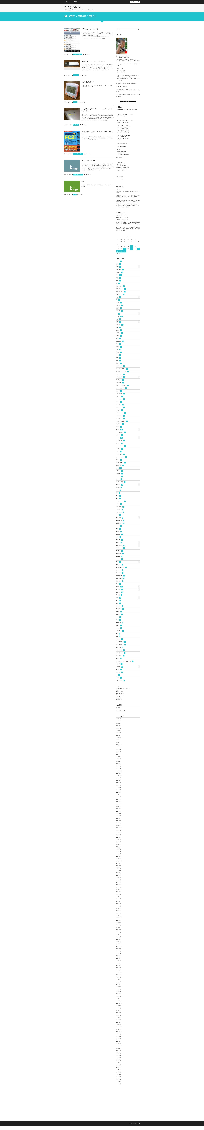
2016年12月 (118, 941)
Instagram (119, 608)
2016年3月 (118, 963)
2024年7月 (118, 725)
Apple (119, 658)
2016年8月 (118, 951)
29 (117, 251)
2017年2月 (118, 936)
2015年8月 (118, 979)
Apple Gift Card (120, 652)
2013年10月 (118, 1031)
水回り (118, 308)
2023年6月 (118, 756)
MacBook (119, 550)
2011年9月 (118, 1074)
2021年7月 (118, 811)
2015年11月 (118, 972)
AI (117, 674)
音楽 (118, 266)
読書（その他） (121, 291)
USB (118, 495)
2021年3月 (118, 820)
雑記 (118, 277)
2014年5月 (118, 1015)
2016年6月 (118, 955)
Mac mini (119, 559)
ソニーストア (120, 407)
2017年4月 (118, 932)
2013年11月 (118, 1029)
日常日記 (119, 324)
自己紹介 (118, 707)
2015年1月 (118, 996)
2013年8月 (118, 1036)
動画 (118, 355)
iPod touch (119, 581)
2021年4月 (118, 818)
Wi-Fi (118, 490)
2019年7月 (118, 868)
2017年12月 (118, 913)
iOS (118, 600)
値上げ (118, 363)
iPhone (119, 586)
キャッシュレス (120, 432)
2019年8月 (118, 865)
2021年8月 (118, 808)
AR (118, 636)
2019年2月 (118, 879)
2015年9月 (118, 977)
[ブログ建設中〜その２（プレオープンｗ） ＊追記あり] (72, 141)
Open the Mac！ (119, 699)
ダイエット (120, 404)
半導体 (118, 352)
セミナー (119, 410)
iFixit (118, 619)
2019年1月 (118, 882)
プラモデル (119, 382)
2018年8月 (118, 894)
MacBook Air (120, 548)
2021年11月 (118, 801)
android (119, 663)
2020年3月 (118, 849)
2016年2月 (118, 965)
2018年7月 (118, 896)
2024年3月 (118, 735)
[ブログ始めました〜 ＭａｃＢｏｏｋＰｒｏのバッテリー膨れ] (72, 114)
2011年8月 (118, 1076)
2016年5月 (118, 958)
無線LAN (119, 305)
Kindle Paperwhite (121, 567)
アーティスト (120, 454)
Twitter (118, 503)
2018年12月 (118, 884)
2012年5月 (118, 1055)
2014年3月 (118, 1019)
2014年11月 (118, 1000)
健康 (118, 360)
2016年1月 (118, 967)
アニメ (119, 459)
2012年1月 (118, 1065)
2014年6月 (118, 1012)
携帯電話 (119, 332)
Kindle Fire (119, 570)
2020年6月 (118, 842)
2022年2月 (118, 794)
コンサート (120, 423)
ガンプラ (119, 435)
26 (131, 248)
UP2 (118, 498)
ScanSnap (119, 517)
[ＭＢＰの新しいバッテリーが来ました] (72, 63)
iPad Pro (119, 589)
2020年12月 (118, 827)
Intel (118, 603)
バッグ (118, 390)
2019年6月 (118, 870)
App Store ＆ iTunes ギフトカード (124, 661)
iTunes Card (120, 578)
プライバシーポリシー (121, 710)
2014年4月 (118, 1017)
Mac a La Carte (119, 691)
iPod (118, 583)
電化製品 (75, 102)
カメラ (119, 437)
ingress (118, 611)
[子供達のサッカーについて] (72, 40)
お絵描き (119, 470)
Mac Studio (119, 553)
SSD (118, 514)
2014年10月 (118, 1003)
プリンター (119, 379)
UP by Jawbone (120, 501)
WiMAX (119, 487)
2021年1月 (118, 825)
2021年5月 (118, 815)
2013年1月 (118, 1043)
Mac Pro (119, 556)
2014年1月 (118, 1024)
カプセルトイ (120, 440)
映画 (118, 319)
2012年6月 (118, 1053)
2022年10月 (118, 775)
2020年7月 (118, 839)
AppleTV (119, 639)
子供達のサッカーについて (89, 29)
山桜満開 (118, 189)
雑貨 (118, 275)
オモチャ (119, 443)
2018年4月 (118, 903)
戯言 (118, 338)
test (82, 181)
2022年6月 (118, 785)
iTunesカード (120, 575)
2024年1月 (118, 740)
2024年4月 (118, 732)
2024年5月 (118, 730)
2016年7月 (118, 953)
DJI (118, 633)
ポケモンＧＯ (120, 377)
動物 (118, 357)
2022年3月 (118, 792)
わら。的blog (119, 698)
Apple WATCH (120, 641)
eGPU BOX (119, 630)
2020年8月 (118, 837)
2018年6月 (118, 898)
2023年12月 (118, 742)
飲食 (118, 264)
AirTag (118, 669)
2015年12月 (118, 970)
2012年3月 (118, 1060)
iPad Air (119, 594)
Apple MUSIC (120, 650)
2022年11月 (118, 773)
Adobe (118, 677)
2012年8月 (118, 1048)
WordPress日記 (120, 481)
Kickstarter (119, 572)
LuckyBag (119, 564)
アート (119, 451)
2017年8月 (118, 922)
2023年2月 (118, 766)
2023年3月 (118, 763)
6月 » (118, 253)
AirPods (119, 672)
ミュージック (120, 374)
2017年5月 (118, 929)
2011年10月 (118, 1072)
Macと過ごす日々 (120, 693)
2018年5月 (118, 901)
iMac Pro (119, 614)
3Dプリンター (120, 680)
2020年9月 (118, 834)
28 (138, 248)
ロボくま (88, 54)
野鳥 (118, 280)
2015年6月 (118, 984)
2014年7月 (118, 1010)
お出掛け (119, 476)
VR (118, 492)
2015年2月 (118, 993)
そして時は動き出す (87, 82)
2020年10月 (118, 832)
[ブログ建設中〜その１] (72, 166)
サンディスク (120, 418)
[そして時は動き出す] (72, 90)
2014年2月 (118, 1022)
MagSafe (119, 539)
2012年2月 (118, 1062)
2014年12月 (118, 998)
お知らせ (119, 473)
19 (131, 246)
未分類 (119, 316)
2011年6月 (118, 1081)
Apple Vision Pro (120, 644)
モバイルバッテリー (121, 368)
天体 (118, 349)
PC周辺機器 (120, 523)
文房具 (118, 330)
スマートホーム (120, 412)
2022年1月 (118, 796)
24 (124, 248)
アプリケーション (121, 457)
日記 (118, 321)
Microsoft (119, 534)
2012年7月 (118, 1050)
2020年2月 (118, 851)
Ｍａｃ (119, 261)
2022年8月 (118, 780)
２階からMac (72, 7)
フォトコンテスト (121, 388)
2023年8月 (118, 751)
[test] (72, 186)
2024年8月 (118, 723)
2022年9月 (118, 777)
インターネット (120, 446)
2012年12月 (118, 1046)
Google (118, 628)
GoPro (118, 625)
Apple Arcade (120, 655)
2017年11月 (118, 915)
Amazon (119, 666)
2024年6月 (118, 728)
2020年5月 (118, 844)
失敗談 (118, 346)
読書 (118, 297)
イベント (119, 448)
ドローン (119, 396)
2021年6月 (118, 813)
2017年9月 (118, 920)
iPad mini (119, 592)
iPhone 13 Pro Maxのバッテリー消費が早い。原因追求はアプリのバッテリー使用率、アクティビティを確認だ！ (128, 229)
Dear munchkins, (120, 694)
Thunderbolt (120, 506)
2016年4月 (118, 960)
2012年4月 (118, 1057)
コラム (118, 426)
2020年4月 (118, 846)
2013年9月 (118, 1034)
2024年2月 (118, 737)
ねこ (118, 468)
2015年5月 (118, 986)
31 (124, 251)
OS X (118, 525)
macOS (119, 542)
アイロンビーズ (120, 462)
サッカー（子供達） (77, 54)
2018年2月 (118, 908)
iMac (118, 617)
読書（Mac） (120, 294)
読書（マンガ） (121, 288)
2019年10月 (118, 860)
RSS (76, 1)
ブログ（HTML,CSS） (77, 153)
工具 (118, 343)
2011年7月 (118, 1079)
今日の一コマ (120, 366)
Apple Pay (119, 647)
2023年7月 (118, 754)
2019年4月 (118, 875)
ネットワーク (120, 393)
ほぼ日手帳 (119, 465)
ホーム (68, 1)
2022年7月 (118, 782)
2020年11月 (118, 830)
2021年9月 (118, 806)
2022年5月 (118, 787)
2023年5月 (118, 759)
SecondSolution (119, 696)
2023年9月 (118, 749)
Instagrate (119, 606)
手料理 (118, 335)
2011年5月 (118, 1083)
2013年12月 (118, 1027)
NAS (118, 528)
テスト (74, 194)
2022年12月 (118, 770)
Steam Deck (120, 512)
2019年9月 (118, 863)
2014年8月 (118, 1008)
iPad (118, 597)
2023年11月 (118, 744)
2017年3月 (118, 934)
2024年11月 (118, 721)
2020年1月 (118, 853)
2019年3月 (118, 877)
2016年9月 (118, 948)
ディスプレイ (120, 399)
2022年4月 (118, 789)
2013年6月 (118, 1038)
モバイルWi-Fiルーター (122, 371)
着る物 (118, 302)
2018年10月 (118, 889)
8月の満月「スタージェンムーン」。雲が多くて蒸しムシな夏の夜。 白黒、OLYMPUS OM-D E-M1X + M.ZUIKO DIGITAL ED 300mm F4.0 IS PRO (128, 197)
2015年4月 (118, 989)
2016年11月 (118, 944)
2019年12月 (118, 856)
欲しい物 (119, 310)
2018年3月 (118, 906)
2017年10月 (118, 917)
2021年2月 (118, 823)
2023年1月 (118, 768)
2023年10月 (118, 747)
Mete (118, 537)
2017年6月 (118, 927)
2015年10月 (118, 974)
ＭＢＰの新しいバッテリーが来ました (93, 61)
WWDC (119, 479)
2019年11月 (118, 858)
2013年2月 (118, 1041)
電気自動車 (119, 269)
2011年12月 (118, 1067)
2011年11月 (118, 1069)
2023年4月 (118, 761)
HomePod (119, 622)
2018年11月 (118, 887)
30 (121, 251)
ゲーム (119, 429)
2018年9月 (118, 891)
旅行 (118, 327)
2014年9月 (118, 1005)
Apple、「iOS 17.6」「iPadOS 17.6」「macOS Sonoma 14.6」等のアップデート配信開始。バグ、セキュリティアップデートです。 (127, 206)
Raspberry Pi (120, 520)
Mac (118, 561)
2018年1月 (118, 910)
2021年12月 (118, 799)
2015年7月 (118, 982)
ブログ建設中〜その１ (88, 161)
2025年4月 (118, 718)
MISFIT (118, 531)
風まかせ (118, 690)
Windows (119, 484)
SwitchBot (119, 509)
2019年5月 (118, 872)
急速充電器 (120, 341)
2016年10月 (118, 946)
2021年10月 (118, 804)
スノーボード (120, 415)
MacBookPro (75, 124)
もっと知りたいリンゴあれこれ (123, 688)
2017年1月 (118, 939)
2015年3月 (118, 991)
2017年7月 (118, 925)
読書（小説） (120, 286)
